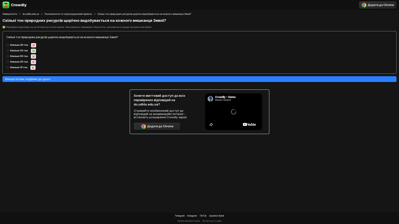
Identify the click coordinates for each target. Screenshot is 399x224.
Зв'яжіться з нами (212, 220)
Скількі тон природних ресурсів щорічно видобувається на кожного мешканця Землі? (144, 14)
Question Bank (216, 215)
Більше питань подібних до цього (27, 79)
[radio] (7, 45)
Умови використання (188, 220)
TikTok (203, 215)
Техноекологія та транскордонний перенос (68, 14)
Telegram (180, 215)
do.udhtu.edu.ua (30, 14)
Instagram (192, 215)
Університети (9, 14)
